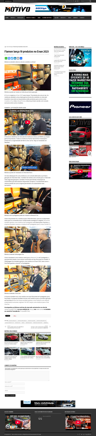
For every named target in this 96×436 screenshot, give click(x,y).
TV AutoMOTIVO (25, 311)
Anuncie (75, 17)
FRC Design (39, 434)
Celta (18, 101)
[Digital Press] (80, 93)
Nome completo (8, 382)
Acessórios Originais (31, 320)
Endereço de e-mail (8, 386)
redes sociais (40, 309)
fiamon (23, 322)
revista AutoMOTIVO (10, 309)
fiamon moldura (29, 322)
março (31, 309)
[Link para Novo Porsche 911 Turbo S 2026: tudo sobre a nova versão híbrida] (43, 354)
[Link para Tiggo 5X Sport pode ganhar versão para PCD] (27, 340)
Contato (82, 17)
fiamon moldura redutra (37, 322)
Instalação (20, 17)
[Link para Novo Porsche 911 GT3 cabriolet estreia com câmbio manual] (12, 340)
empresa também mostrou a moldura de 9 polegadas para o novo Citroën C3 (27, 224)
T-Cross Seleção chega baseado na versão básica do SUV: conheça (27, 357)
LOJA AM (56, 17)
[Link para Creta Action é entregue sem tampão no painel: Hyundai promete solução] (12, 354)
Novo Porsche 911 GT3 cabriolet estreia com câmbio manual (23, 1)
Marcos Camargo (12, 54)
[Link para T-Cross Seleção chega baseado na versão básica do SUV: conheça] (27, 354)
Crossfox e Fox (8, 101)
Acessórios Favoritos (12, 320)
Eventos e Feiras (31, 17)
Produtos (29, 54)
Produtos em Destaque (35, 54)
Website (6, 390)
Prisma (23, 101)
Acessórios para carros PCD (41, 320)
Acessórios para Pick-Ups (9, 322)
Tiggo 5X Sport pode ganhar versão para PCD (26, 343)
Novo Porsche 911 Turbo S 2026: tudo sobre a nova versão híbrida (43, 357)
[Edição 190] (80, 155)
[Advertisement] (48, 33)
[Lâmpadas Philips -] (48, 406)
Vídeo (69, 17)
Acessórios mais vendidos (22, 320)
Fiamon (8, 95)
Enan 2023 (20, 95)
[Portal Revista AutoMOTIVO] (19, 12)
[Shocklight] (63, 11)
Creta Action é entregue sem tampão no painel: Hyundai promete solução (10, 358)
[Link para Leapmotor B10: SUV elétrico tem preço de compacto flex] (43, 340)
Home (7, 17)
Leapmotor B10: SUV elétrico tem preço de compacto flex (43, 343)
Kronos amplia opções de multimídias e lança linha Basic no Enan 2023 (16, 327)
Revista (13, 17)
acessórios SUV (17, 322)
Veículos (63, 17)
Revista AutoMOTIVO (47, 416)
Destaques (11, 46)
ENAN (39, 17)
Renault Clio (34, 257)
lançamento (46, 322)
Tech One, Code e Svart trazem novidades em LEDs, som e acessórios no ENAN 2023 (39, 327)
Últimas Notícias (47, 17)
